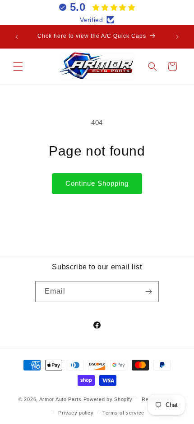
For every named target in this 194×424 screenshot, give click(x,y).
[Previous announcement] (17, 37)
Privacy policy (75, 412)
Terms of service (123, 412)
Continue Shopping (97, 183)
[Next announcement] (177, 37)
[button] (18, 66)
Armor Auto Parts (60, 399)
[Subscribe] (148, 291)
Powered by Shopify (108, 399)
